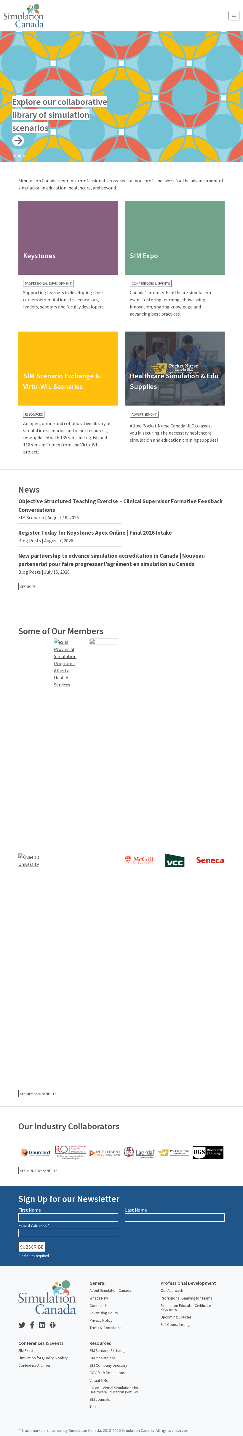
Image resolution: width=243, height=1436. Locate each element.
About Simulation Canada (110, 1290)
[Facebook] (34, 1325)
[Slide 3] (24, 156)
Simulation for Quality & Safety (43, 1358)
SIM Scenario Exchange (107, 1350)
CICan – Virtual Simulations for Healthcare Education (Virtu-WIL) (115, 1390)
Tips (92, 1406)
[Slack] (54, 1325)
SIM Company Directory (108, 1365)
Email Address (34, 1225)
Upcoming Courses (176, 1317)
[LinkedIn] (44, 1325)
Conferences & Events (151, 283)
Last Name (136, 1210)
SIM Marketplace (102, 1358)
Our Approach (172, 1290)
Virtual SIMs (98, 1380)
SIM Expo (25, 1350)
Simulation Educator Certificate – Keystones (187, 1307)
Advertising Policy (103, 1313)
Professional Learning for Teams (186, 1298)
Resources (34, 414)
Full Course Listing (175, 1324)
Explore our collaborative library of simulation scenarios (59, 114)
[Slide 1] (14, 156)
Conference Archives (34, 1365)
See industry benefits (38, 1170)
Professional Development (48, 283)
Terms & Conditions (105, 1327)
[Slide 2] (19, 156)
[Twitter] (24, 1325)
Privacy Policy (100, 1320)
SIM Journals (99, 1399)
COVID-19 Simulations (106, 1372)
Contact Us (98, 1305)
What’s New (98, 1298)
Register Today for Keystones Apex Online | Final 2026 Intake (95, 532)
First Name (29, 1210)
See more (27, 586)
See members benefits (38, 1093)
